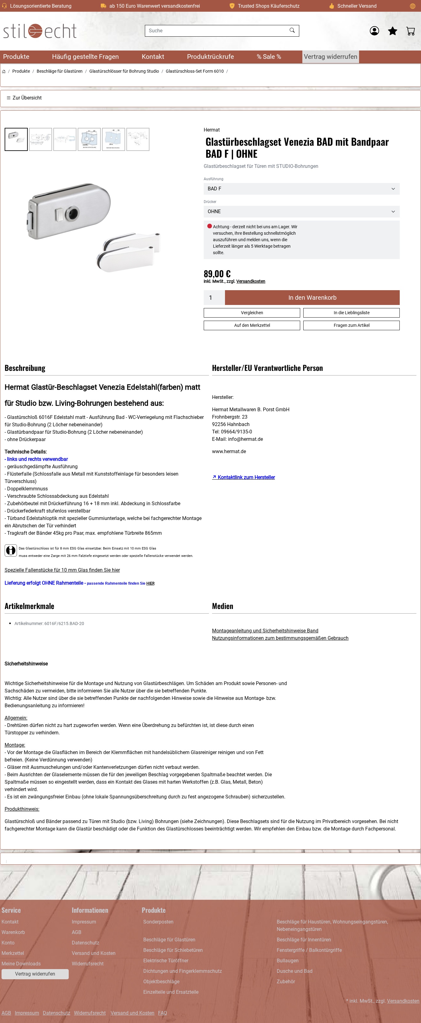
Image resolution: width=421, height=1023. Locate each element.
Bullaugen (288, 961)
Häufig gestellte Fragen (85, 56)
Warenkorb (13, 932)
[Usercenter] (374, 31)
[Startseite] (4, 71)
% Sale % (269, 56)
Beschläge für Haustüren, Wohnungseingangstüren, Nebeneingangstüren (332, 925)
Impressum (84, 922)
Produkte (16, 56)
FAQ (162, 1013)
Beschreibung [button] (25, 367)
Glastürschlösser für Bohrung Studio (124, 71)
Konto (8, 943)
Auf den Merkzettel (252, 325)
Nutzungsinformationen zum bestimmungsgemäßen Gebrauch (280, 638)
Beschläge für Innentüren (304, 940)
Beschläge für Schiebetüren (173, 950)
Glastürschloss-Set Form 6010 (195, 71)
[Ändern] (412, 6)
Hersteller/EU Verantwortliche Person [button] (267, 367)
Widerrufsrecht (88, 964)
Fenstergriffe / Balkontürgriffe (309, 950)
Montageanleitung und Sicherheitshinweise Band (265, 631)
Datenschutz (85, 943)
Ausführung (213, 179)
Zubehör (286, 981)
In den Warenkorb (312, 297)
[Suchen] (293, 31)
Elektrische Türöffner (165, 961)
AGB (76, 932)
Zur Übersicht (27, 98)
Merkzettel (13, 953)
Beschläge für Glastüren (60, 71)
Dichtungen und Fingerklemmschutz (182, 971)
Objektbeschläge (161, 981)
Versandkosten (250, 281)
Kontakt (153, 56)
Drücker (210, 202)
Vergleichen (252, 312)
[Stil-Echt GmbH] (40, 31)
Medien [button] (222, 605)
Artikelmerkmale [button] (29, 605)
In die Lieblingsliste (352, 312)
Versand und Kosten (94, 953)
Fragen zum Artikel (352, 325)
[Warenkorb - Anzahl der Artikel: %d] (410, 31)
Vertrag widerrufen (331, 56)
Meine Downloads (21, 964)
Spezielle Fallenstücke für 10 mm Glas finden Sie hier (62, 570)
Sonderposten (158, 922)
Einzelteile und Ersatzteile (170, 992)
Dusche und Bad (295, 971)
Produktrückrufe (210, 56)
